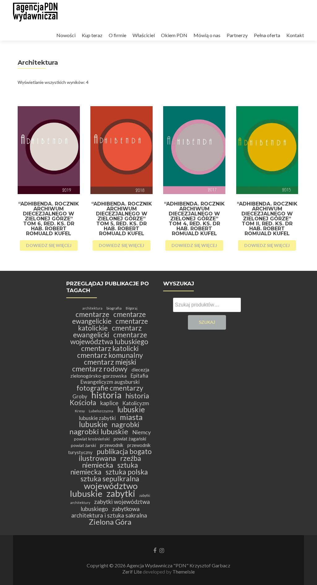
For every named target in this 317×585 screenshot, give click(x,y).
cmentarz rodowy (100, 369)
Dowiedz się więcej (49, 245)
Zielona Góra (110, 521)
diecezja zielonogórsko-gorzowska (110, 372)
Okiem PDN (174, 35)
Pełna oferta (267, 35)
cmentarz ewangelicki (107, 331)
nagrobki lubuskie (98, 431)
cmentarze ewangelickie (109, 317)
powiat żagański (130, 438)
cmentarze (92, 314)
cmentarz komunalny (110, 355)
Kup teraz (92, 35)
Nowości (66, 35)
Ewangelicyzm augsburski (110, 382)
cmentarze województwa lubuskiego (109, 338)
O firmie (117, 35)
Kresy (80, 411)
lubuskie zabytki (97, 418)
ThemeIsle (183, 571)
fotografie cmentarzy (109, 388)
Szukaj (207, 322)
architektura (92, 308)
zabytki (120, 493)
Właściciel (143, 35)
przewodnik (111, 445)
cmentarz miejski (110, 362)
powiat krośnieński (92, 438)
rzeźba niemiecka (111, 461)
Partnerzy (237, 35)
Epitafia (139, 375)
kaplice (109, 403)
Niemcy (141, 432)
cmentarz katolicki (110, 348)
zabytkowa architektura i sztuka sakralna (109, 512)
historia (106, 394)
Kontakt (295, 35)
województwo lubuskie (104, 489)
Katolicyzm (135, 403)
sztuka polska (127, 472)
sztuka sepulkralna (109, 478)
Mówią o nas (206, 35)
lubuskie (131, 409)
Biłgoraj (131, 308)
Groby (79, 396)
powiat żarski (83, 445)
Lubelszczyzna (101, 411)
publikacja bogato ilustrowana (115, 454)
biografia (114, 308)
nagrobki (125, 424)
